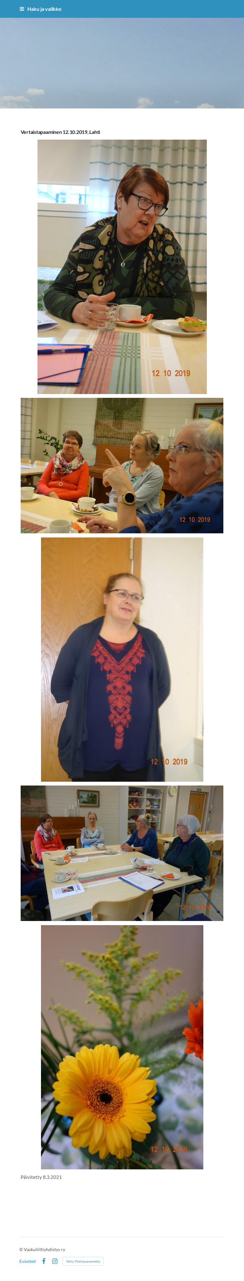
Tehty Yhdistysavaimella (83, 1261)
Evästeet (27, 1261)
